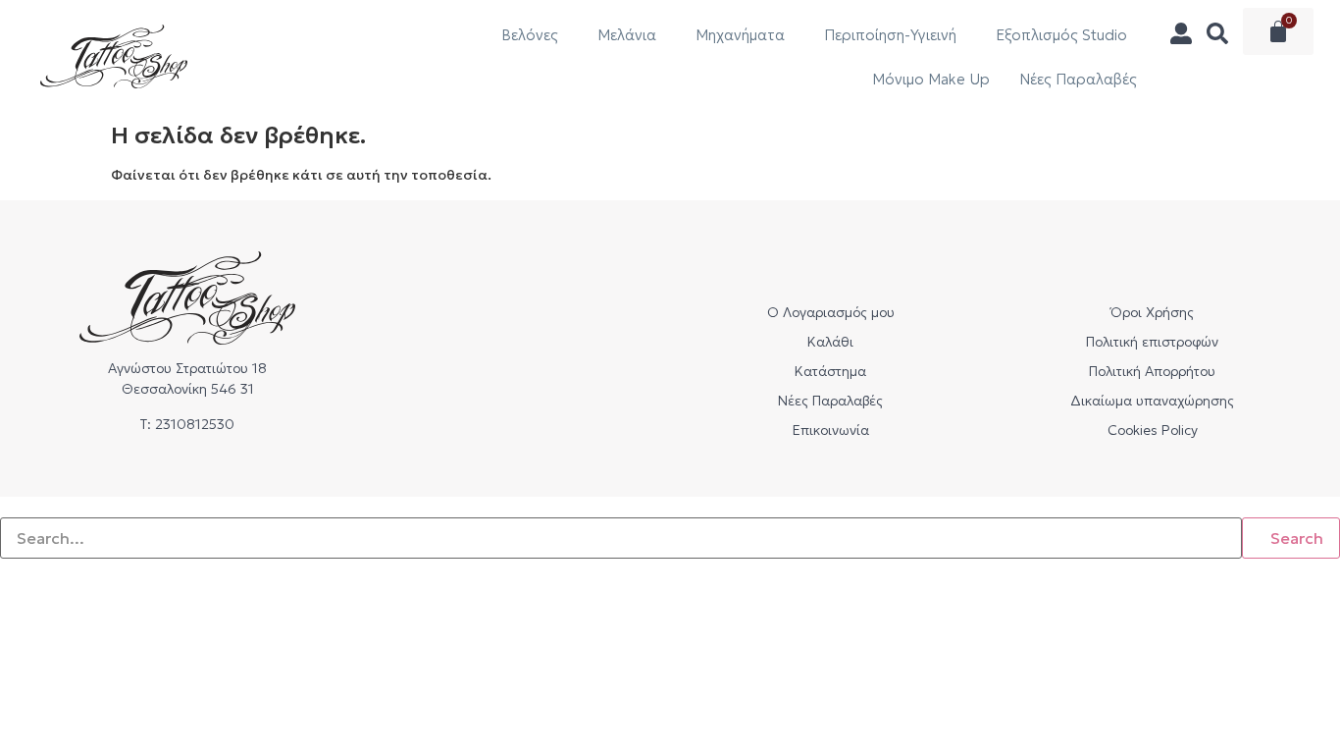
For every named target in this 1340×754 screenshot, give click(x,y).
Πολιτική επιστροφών (1152, 341)
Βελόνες (529, 35)
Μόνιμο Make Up (931, 79)
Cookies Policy (1153, 430)
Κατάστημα (830, 371)
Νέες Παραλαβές (1078, 79)
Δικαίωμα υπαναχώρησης (1152, 400)
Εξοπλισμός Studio (1061, 35)
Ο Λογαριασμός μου (831, 312)
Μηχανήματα (740, 35)
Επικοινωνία (831, 430)
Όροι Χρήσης (1152, 312)
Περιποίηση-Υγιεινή (890, 35)
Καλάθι (830, 341)
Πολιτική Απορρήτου (1152, 371)
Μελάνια (626, 35)
